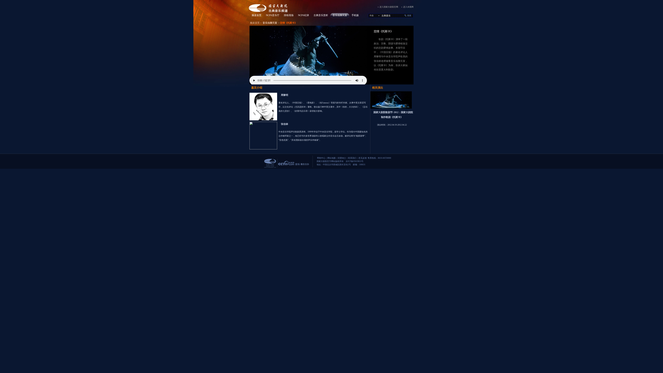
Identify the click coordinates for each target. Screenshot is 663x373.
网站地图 (331, 158)
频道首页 (255, 23)
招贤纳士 (342, 158)
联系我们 (352, 158)
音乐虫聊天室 (270, 23)
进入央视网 (408, 7)
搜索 (409, 15)
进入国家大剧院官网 (388, 7)
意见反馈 (362, 158)
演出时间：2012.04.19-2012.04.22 (392, 125)
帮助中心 (321, 158)
